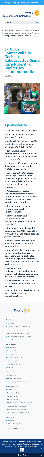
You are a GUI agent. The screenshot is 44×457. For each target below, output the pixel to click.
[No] (41, 448)
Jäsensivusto (11, 420)
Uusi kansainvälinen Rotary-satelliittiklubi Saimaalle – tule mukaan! (19, 283)
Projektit (10, 354)
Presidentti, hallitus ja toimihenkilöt (18, 327)
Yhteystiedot (11, 428)
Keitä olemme (12, 320)
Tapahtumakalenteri (14, 393)
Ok (22, 450)
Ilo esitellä (10, 340)
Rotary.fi (7, 3)
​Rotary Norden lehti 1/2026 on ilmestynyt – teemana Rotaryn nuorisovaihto (19, 243)
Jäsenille (10, 417)
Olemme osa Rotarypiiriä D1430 (18, 333)
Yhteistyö (10, 367)
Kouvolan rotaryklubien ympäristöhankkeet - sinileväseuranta (17, 209)
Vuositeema (11, 330)
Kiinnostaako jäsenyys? (14, 379)
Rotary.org (15, 3)
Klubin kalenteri (13, 396)
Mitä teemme (11, 344)
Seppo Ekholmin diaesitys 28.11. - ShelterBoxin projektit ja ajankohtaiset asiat (21, 293)
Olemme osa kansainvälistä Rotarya (19, 336)
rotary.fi (5, 30)
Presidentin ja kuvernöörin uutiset (18, 413)
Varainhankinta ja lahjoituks (16, 358)
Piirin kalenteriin (13, 400)
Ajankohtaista (12, 386)
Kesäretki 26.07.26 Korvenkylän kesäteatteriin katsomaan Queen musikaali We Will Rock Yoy (21, 144)
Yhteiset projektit (12, 361)
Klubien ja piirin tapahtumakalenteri (20, 403)
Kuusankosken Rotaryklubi (20, 30)
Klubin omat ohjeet (13, 424)
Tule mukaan (11, 372)
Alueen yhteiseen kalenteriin (17, 409)
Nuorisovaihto (33, 3)
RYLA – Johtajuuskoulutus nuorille (18, 382)
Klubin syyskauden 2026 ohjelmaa (23, 130)
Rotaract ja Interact (13, 364)
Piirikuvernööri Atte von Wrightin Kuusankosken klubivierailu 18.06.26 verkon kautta (22, 166)
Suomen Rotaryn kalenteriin (17, 406)
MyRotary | (24, 3)
